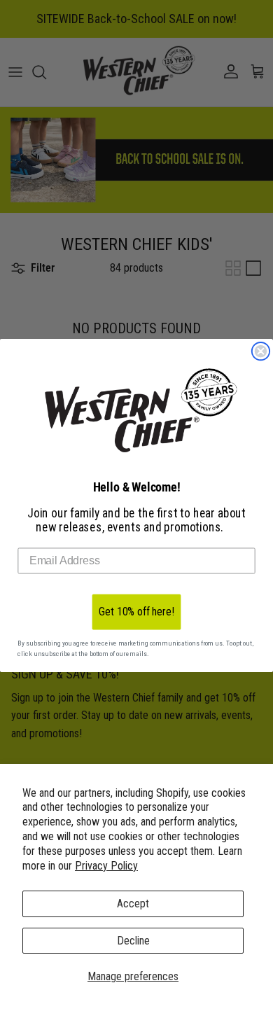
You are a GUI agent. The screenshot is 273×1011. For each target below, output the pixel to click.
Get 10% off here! (136, 611)
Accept (133, 903)
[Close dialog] (261, 351)
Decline (133, 940)
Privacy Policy (106, 865)
